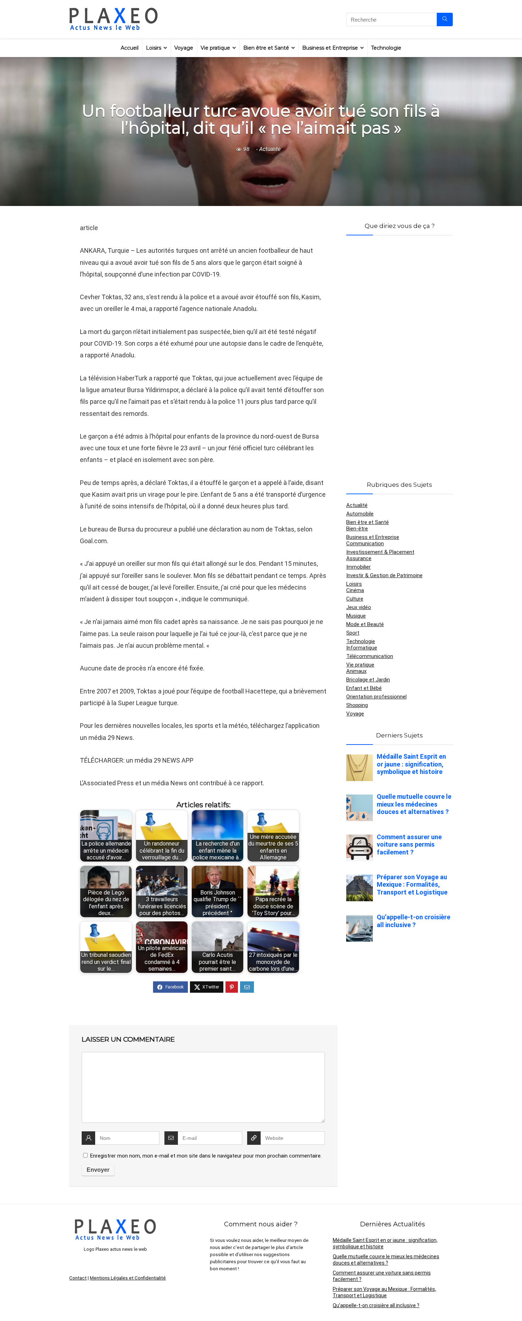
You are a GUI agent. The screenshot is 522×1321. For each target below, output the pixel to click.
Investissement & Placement (380, 552)
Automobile (360, 514)
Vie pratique (215, 48)
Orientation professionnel (376, 696)
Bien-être (357, 528)
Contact (78, 1278)
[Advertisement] (399, 349)
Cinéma (355, 590)
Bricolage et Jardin (368, 679)
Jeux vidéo (358, 607)
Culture (354, 599)
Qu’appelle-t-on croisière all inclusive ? (376, 1305)
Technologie (386, 48)
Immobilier (358, 567)
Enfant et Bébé (364, 688)
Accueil (129, 48)
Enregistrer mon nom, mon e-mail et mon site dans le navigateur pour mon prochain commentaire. (206, 1156)
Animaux (356, 671)
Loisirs (153, 48)
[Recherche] (445, 19)
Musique (356, 616)
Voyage (183, 48)
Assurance (358, 558)
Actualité (270, 149)
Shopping (357, 705)
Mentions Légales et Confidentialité (128, 1278)
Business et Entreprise (330, 48)
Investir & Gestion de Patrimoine (384, 575)
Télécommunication (369, 656)
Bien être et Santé (266, 48)
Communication (365, 543)
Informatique (361, 648)
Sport (352, 633)
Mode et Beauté (365, 624)
